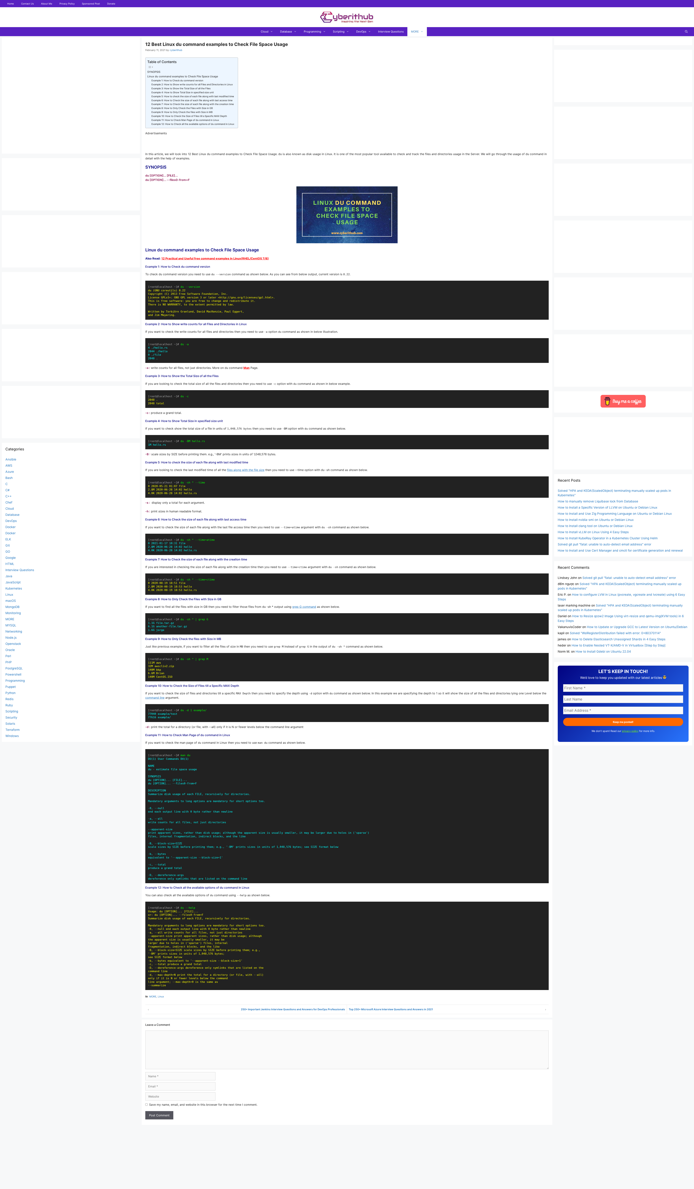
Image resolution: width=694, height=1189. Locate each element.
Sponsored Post (91, 3)
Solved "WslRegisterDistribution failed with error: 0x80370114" (615, 633)
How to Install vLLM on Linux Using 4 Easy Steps (593, 532)
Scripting (338, 31)
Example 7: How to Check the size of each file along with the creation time (192, 104)
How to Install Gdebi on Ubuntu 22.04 (603, 651)
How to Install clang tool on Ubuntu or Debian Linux (595, 526)
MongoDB (12, 607)
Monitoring (13, 613)
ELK (8, 539)
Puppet (10, 687)
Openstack (13, 644)
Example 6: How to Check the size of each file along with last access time (192, 100)
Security (11, 717)
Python (10, 693)
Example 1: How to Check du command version (177, 80)
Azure (9, 472)
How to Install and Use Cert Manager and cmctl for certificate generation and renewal (620, 550)
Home (10, 3)
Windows (12, 736)
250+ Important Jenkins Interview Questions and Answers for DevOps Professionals (293, 1009)
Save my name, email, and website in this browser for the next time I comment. (203, 1104)
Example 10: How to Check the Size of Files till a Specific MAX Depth (189, 116)
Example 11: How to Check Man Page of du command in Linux (185, 120)
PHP (8, 662)
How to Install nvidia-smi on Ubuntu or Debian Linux (596, 520)
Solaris (10, 723)
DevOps (361, 31)
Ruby (9, 705)
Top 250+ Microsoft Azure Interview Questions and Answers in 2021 (391, 1009)
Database (286, 31)
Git (7, 545)
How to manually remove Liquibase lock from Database (598, 501)
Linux (161, 996)
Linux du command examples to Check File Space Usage (182, 76)
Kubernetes (13, 588)
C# (7, 490)
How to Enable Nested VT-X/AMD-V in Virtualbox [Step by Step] (618, 645)
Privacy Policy (67, 3)
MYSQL (10, 625)
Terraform (12, 730)
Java (8, 576)
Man (246, 368)
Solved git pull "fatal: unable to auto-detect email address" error (604, 544)
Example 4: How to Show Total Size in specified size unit (182, 92)
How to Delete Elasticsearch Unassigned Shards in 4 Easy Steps (618, 639)
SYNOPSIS (153, 71)
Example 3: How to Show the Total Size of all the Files (181, 88)
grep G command (304, 607)
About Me (46, 3)
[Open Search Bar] (686, 31)
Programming (312, 31)
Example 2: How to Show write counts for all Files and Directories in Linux (192, 84)
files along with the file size (245, 470)
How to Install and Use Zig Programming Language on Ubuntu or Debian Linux (615, 513)
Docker (10, 527)
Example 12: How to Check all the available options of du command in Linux (192, 124)
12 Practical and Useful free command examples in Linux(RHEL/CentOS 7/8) (215, 258)
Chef (8, 502)
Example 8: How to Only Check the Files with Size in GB (182, 108)
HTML (9, 564)
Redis (9, 699)
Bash (9, 478)
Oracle (10, 650)
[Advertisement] (347, 1181)
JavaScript (13, 582)
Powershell (13, 674)
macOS (10, 601)
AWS (8, 465)
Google (10, 558)
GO (7, 551)
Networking (13, 631)
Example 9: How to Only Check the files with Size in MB (182, 112)
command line (154, 697)
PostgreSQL (14, 668)
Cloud (264, 31)
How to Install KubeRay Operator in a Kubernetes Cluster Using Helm (608, 538)
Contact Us (27, 3)
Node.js (11, 637)
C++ (8, 496)
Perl (8, 656)
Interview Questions (391, 31)
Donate (111, 3)
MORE (415, 31)
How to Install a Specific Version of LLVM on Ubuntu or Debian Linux (607, 507)
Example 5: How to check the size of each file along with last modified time (192, 96)
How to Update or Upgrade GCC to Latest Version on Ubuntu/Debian (637, 627)
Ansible (10, 459)
